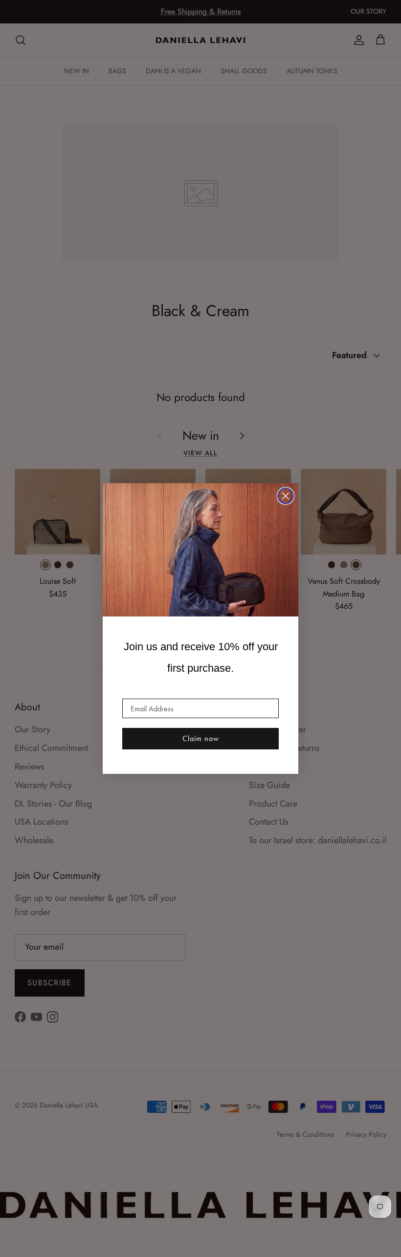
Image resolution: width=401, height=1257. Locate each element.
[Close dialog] (285, 496)
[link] (200, 550)
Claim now (200, 738)
